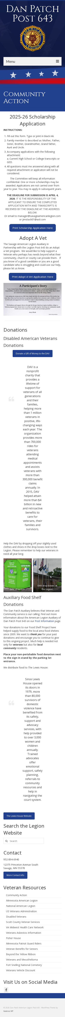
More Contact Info (15, 875)
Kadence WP (8, 1011)
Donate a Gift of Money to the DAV (32, 353)
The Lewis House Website (19, 815)
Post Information (44, 621)
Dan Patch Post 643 (32, 14)
